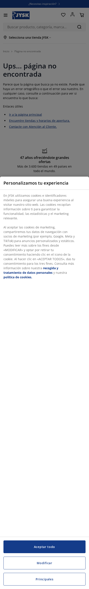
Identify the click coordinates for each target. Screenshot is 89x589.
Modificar (44, 563)
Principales (45, 579)
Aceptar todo (44, 547)
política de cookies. (17, 277)
